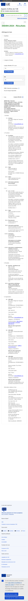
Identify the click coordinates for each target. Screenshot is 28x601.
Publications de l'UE (6, 566)
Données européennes (6, 559)
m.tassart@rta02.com (19, 53)
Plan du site (4, 550)
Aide (2, 521)
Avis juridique (4, 537)
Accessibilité (4, 541)
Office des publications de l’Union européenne (12, 512)
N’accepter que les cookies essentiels (14, 597)
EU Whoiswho (4, 564)
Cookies (3, 539)
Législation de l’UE (5, 557)
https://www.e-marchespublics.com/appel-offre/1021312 (15, 322)
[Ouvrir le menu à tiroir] (3, 23)
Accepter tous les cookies (11, 594)
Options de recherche (22, 18)
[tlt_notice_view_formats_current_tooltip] (22, 97)
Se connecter (19, 5)
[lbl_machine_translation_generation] (18, 88)
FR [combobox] (5, 68)
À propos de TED (5, 548)
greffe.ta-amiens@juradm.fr (15, 346)
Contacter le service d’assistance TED (9, 524)
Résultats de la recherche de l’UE (8, 562)
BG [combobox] (5, 79)
